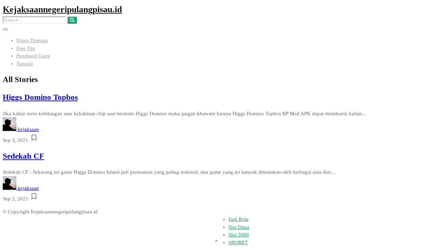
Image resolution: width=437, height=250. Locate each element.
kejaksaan (28, 129)
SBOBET (238, 242)
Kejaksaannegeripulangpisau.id (62, 9)
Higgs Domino (32, 40)
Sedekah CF (23, 156)
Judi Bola (238, 219)
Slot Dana (238, 227)
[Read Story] (34, 140)
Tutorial (24, 63)
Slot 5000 (238, 234)
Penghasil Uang (33, 55)
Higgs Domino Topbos (40, 97)
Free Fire (25, 48)
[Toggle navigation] (5, 29)
